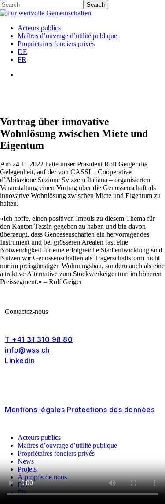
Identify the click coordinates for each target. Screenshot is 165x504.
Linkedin (20, 360)
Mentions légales (35, 409)
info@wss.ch (27, 350)
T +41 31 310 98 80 (39, 339)
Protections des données (111, 409)
